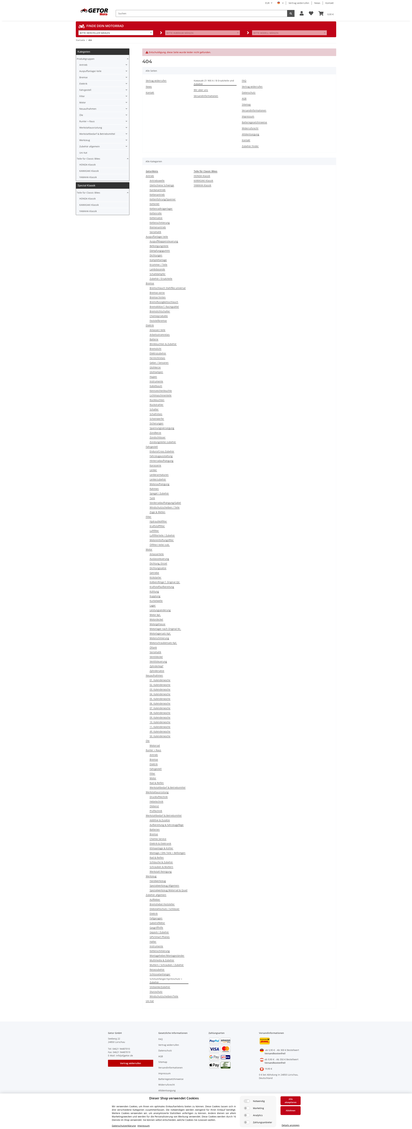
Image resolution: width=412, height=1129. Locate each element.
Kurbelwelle (156, 600)
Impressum (248, 116)
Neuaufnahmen (154, 675)
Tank (152, 498)
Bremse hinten (158, 297)
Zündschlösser (157, 437)
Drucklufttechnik (159, 796)
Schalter (154, 409)
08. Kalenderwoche (160, 712)
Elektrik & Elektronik (160, 843)
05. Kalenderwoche (160, 698)
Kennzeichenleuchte (161, 390)
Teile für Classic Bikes (88, 158)
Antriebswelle (157, 180)
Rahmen (154, 488)
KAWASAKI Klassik (203, 180)
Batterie (154, 339)
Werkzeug (151, 876)
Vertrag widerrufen (299, 3)
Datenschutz (248, 92)
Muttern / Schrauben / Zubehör (167, 964)
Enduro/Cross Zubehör (162, 451)
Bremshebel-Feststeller (162, 904)
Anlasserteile (157, 554)
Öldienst (154, 806)
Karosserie (155, 465)
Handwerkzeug (158, 880)
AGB (244, 98)
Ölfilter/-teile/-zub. (160, 544)
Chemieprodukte (159, 315)
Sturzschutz (156, 991)
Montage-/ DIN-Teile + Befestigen (167, 852)
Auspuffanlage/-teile (157, 236)
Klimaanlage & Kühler (161, 848)
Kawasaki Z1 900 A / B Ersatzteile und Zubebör (214, 82)
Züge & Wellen (157, 512)
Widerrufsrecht (250, 128)
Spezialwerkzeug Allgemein (164, 885)
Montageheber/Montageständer (167, 955)
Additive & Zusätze (160, 820)
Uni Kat (150, 1000)
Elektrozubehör (158, 353)
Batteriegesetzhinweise (254, 122)
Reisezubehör (157, 969)
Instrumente (156, 381)
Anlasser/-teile (157, 329)
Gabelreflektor (157, 922)
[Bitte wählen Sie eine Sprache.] (280, 3)
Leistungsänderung (160, 610)
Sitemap (246, 104)
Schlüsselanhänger (160, 974)
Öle (148, 740)
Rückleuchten (157, 400)
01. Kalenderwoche (160, 680)
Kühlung (154, 591)
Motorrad (155, 745)
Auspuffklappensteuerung (164, 241)
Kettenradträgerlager (161, 208)
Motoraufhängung (159, 484)
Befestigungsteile (159, 245)
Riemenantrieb (158, 227)
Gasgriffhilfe (156, 927)
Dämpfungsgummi (160, 250)
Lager (153, 605)
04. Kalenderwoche (160, 694)
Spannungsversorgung (162, 428)
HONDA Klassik (202, 175)
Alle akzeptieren (290, 1101)
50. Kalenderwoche (160, 736)
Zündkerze (155, 432)
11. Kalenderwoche (160, 726)
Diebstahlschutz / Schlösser (164, 908)
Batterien (155, 829)
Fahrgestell (152, 446)
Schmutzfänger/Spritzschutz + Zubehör (166, 980)
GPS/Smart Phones (160, 936)
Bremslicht (155, 348)
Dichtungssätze (158, 568)
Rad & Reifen (157, 782)
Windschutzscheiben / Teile (164, 507)
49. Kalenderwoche (160, 731)
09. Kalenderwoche (160, 717)
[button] (301, 13)
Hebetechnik (156, 801)
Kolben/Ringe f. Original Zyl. (165, 582)
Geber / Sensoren (159, 362)
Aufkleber (155, 899)
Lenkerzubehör (158, 479)
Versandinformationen (206, 95)
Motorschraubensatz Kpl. (163, 642)
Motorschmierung (159, 638)
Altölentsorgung (250, 134)
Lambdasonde (157, 269)
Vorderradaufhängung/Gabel (165, 502)
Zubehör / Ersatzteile (161, 278)
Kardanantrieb (157, 189)
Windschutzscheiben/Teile (164, 996)
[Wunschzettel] (311, 13)
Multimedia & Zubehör (162, 960)
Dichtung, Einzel (158, 563)
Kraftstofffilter (157, 526)
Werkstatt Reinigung (161, 871)
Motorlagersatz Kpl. (160, 633)
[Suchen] (291, 13)
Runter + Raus (153, 750)
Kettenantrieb (157, 194)
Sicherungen (156, 423)
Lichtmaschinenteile (160, 395)
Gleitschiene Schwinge (162, 185)
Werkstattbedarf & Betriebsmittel (167, 787)
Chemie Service (158, 838)
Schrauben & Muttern (161, 866)
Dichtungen (156, 255)
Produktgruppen (85, 58)
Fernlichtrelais (157, 357)
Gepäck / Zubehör (159, 932)
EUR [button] (267, 3)
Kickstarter (155, 577)
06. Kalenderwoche (160, 703)
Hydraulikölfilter (158, 521)
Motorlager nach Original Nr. (165, 628)
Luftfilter (154, 530)
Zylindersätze (157, 670)
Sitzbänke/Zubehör (160, 986)
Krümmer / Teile (158, 264)
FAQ (244, 80)
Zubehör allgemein (156, 894)
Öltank (153, 647)
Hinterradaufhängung (161, 460)
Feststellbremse (158, 320)
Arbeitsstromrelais (160, 334)
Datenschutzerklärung (124, 1125)
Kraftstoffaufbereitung (162, 586)
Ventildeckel (156, 656)
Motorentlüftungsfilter (162, 540)
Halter (153, 941)
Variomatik (155, 231)
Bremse (150, 283)
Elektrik (150, 325)
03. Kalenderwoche (160, 689)
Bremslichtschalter (160, 311)
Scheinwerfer (157, 418)
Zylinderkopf (156, 666)
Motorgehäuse (157, 624)
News (317, 3)
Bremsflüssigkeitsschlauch (164, 301)
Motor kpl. (155, 614)
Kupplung (155, 596)
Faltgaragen (156, 918)
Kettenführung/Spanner (163, 199)
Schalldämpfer (157, 273)
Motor (149, 549)
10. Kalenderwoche (160, 722)
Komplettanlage (158, 259)
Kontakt (329, 3)
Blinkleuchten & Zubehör (163, 343)
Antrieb (150, 175)
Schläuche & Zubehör (161, 862)
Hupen (153, 376)
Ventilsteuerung (158, 661)
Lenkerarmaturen (159, 474)
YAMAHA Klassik (202, 185)
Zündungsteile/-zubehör (163, 442)
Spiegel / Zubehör (159, 493)
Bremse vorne (157, 292)
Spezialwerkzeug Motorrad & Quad (168, 890)
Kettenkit (154, 203)
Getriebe (154, 572)
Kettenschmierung (160, 222)
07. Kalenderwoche (160, 708)
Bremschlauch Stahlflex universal (168, 287)
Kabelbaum (156, 385)
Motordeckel (156, 619)
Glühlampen (156, 371)
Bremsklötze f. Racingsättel (164, 306)
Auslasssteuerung (159, 558)
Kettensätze (156, 217)
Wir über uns (201, 89)
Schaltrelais (156, 414)
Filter (148, 516)
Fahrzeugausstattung (161, 456)
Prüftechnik (156, 810)
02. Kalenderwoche (160, 684)
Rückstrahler (156, 404)
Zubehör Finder (250, 146)
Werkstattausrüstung (157, 792)
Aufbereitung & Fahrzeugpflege (166, 824)
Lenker (153, 470)
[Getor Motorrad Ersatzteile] (94, 11)
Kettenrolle (156, 213)
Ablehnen (290, 1110)
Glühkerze (155, 367)
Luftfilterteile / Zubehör (162, 535)
